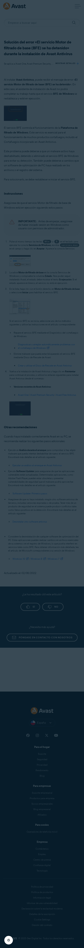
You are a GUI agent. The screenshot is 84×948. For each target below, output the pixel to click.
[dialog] (42, 474)
